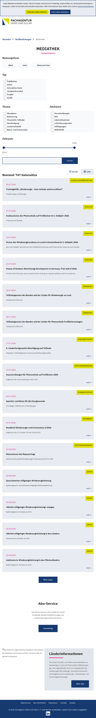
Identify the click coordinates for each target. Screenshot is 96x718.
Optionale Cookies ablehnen (37, 12)
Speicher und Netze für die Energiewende (25, 401)
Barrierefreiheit (39, 703)
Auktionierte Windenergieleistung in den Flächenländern (33, 560)
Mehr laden (48, 579)
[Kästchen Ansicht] (73, 172)
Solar (25, 65)
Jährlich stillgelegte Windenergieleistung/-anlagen (30, 507)
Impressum (53, 703)
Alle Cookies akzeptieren (60, 12)
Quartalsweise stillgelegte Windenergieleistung (28, 480)
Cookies (72, 703)
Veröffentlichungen (23, 39)
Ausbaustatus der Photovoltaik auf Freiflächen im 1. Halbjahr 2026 (37, 215)
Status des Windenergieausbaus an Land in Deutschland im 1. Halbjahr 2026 (42, 242)
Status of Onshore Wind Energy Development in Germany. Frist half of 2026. (41, 268)
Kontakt (63, 703)
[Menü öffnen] (88, 20)
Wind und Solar (43, 65)
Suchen (70, 161)
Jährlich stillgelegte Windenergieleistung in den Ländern (32, 533)
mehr (88, 197)
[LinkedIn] (48, 715)
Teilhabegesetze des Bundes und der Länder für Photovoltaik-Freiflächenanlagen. (44, 321)
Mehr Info (80, 684)
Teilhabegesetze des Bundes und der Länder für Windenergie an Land (38, 295)
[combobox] (24, 89)
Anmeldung (48, 628)
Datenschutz (26, 703)
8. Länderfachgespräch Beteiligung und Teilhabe (28, 348)
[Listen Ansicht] (87, 172)
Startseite (6, 39)
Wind (10, 65)
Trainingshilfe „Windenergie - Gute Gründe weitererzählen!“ (34, 189)
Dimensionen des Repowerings (20, 454)
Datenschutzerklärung (85, 6)
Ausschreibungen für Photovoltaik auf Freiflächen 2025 (32, 374)
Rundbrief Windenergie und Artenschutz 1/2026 (28, 427)
